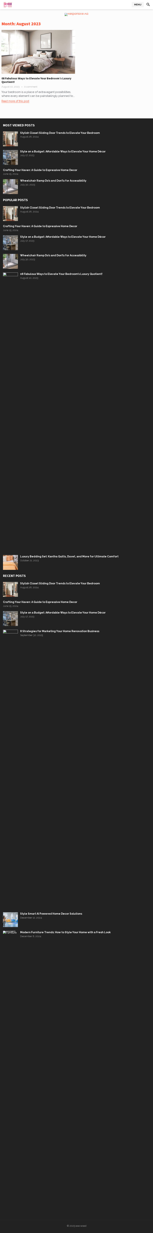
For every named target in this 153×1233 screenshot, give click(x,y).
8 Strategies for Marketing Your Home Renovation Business (59, 631)
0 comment (30, 86)
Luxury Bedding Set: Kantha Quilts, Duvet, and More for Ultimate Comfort (69, 556)
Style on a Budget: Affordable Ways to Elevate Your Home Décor (63, 151)
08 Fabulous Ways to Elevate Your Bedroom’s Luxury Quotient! (36, 80)
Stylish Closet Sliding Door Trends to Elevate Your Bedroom (60, 132)
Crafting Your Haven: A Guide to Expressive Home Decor (40, 170)
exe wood (81, 1225)
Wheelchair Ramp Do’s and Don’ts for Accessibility (53, 180)
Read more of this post (15, 101)
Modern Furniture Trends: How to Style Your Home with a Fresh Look (65, 932)
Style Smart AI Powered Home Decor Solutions (51, 913)
